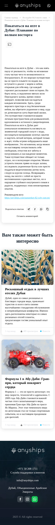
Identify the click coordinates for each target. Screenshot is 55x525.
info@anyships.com (27, 480)
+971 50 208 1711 (27, 468)
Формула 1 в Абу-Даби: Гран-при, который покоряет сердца (27, 383)
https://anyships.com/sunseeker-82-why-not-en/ (27, 197)
